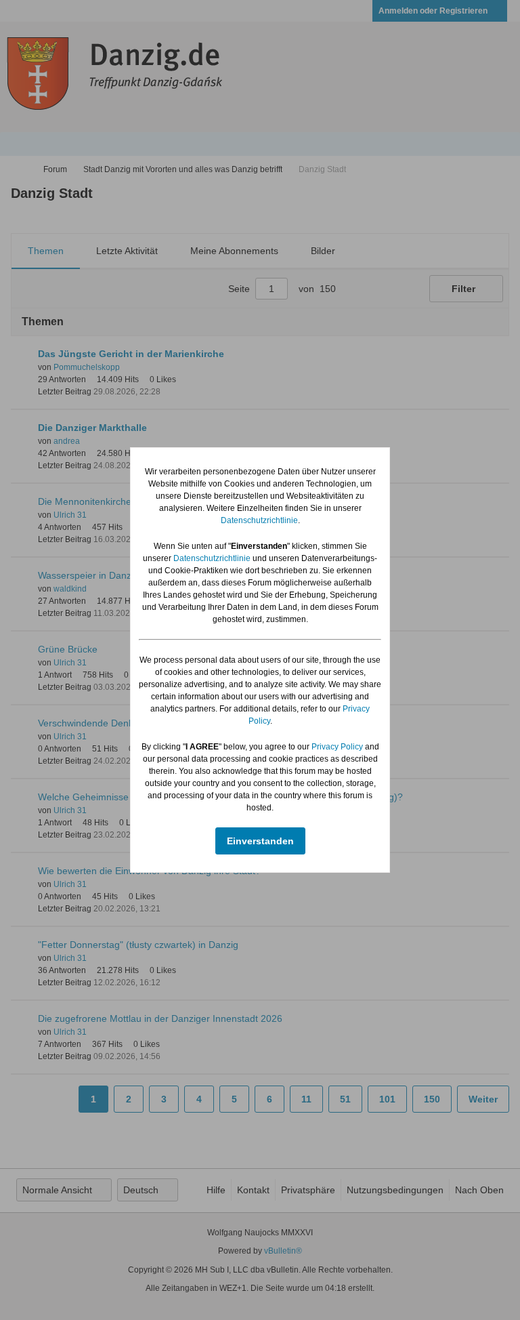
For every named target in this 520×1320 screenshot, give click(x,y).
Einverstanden (260, 841)
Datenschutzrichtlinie (259, 520)
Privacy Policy (337, 746)
